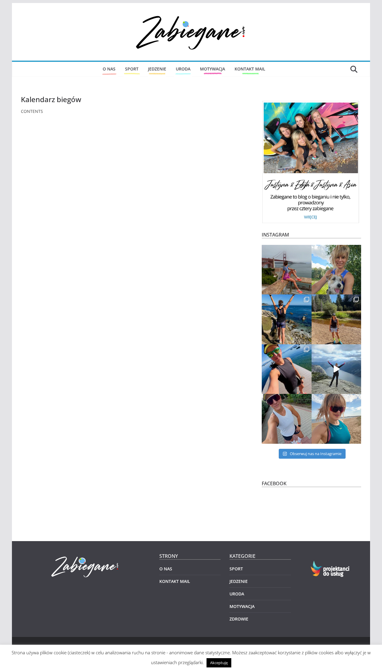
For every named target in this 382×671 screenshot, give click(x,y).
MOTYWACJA (212, 69)
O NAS (109, 69)
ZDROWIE (238, 619)
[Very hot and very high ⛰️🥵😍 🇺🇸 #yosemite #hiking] (336, 319)
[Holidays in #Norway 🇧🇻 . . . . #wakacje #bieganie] (336, 369)
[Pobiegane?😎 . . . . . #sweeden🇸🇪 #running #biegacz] (336, 419)
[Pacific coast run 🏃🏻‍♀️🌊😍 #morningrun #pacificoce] (287, 319)
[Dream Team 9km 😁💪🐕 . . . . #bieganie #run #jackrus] (336, 270)
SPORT (131, 69)
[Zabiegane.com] (85, 557)
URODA (183, 69)
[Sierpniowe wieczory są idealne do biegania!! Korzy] (287, 419)
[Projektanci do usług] (330, 564)
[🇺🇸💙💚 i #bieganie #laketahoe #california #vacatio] (287, 369)
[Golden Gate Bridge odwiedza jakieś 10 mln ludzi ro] (287, 270)
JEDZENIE (157, 69)
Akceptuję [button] (219, 662)
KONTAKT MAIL (250, 69)
